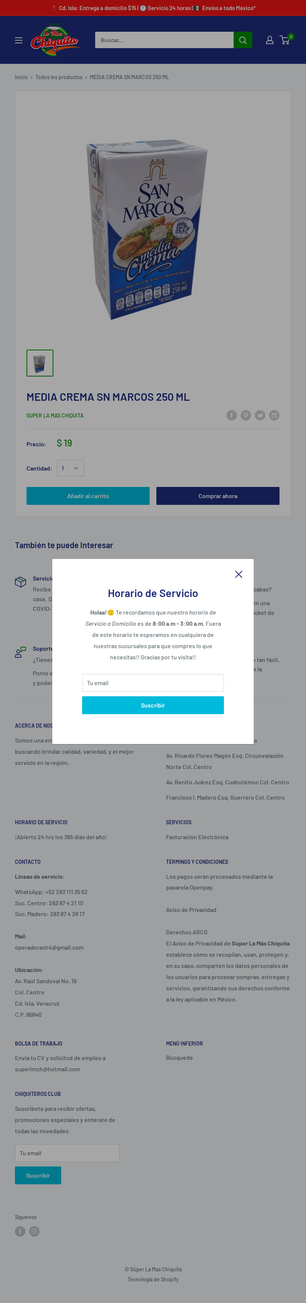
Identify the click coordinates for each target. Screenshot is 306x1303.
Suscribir (153, 705)
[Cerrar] (239, 573)
